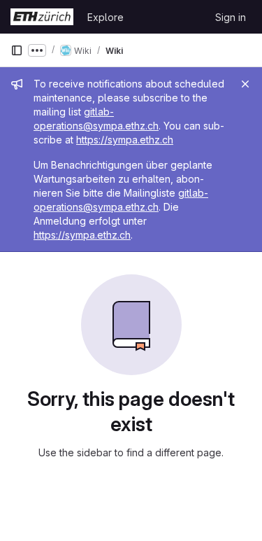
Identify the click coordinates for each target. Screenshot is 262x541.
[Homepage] (42, 17)
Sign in (230, 17)
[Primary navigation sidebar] (17, 50)
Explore (105, 17)
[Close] (245, 84)
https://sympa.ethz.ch (124, 140)
